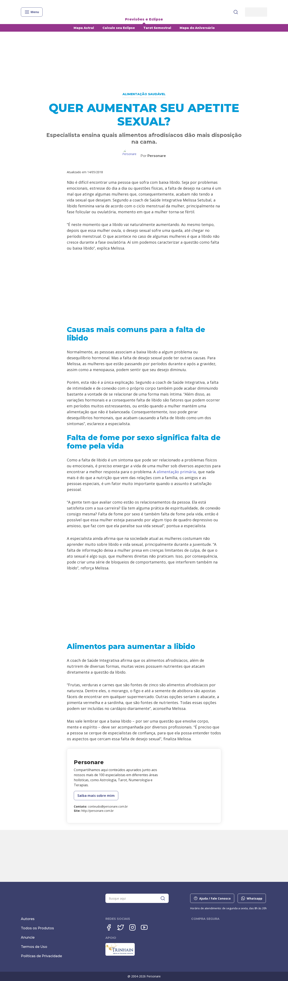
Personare (156, 156)
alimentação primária (176, 471)
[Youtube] (144, 927)
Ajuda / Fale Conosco (215, 898)
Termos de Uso (34, 947)
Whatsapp (254, 898)
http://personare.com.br (97, 811)
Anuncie (28, 937)
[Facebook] (108, 927)
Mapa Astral (84, 28)
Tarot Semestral (157, 28)
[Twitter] (120, 927)
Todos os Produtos (37, 928)
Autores (28, 919)
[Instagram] (132, 927)
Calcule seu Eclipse (118, 28)
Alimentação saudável (144, 94)
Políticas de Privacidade (41, 956)
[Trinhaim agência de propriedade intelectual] (120, 955)
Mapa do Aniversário (197, 28)
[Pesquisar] (235, 12)
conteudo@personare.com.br (108, 806)
